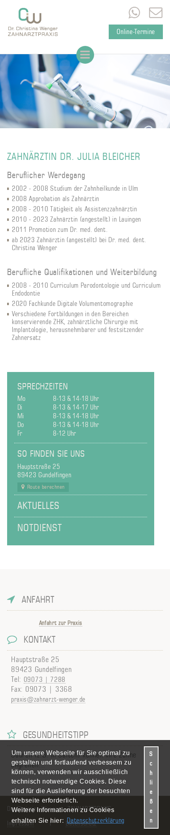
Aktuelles (38, 506)
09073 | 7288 (45, 679)
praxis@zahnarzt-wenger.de (156, 12)
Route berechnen (46, 487)
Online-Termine (136, 31)
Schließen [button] (151, 787)
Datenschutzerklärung (96, 820)
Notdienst (39, 528)
